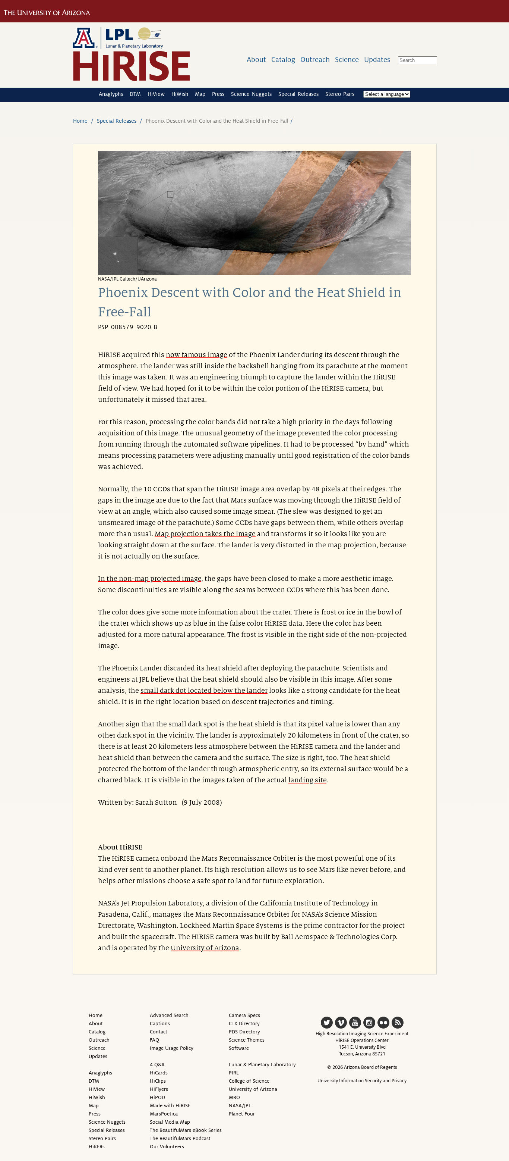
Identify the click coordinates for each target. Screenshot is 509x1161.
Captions (160, 1023)
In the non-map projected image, (150, 578)
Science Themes (247, 1040)
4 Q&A (157, 1064)
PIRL (234, 1073)
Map (200, 94)
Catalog (283, 59)
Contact (158, 1032)
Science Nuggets (251, 94)
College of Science (249, 1081)
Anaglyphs (111, 94)
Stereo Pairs (339, 94)
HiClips (158, 1081)
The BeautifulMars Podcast (180, 1138)
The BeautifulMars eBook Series (186, 1130)
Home (80, 121)
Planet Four (242, 1114)
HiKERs (97, 1146)
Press (218, 94)
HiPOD (157, 1097)
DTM (135, 94)
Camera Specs (244, 1015)
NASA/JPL (240, 1105)
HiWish (179, 94)
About (256, 59)
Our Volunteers (167, 1146)
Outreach (315, 59)
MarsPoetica (164, 1114)
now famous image (196, 355)
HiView (156, 94)
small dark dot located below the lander (204, 690)
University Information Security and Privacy (362, 1080)
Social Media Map (170, 1122)
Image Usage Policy (171, 1048)
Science (347, 59)
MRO (234, 1097)
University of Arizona (205, 948)
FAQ (154, 1040)
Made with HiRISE (170, 1105)
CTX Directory (244, 1023)
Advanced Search (169, 1015)
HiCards (159, 1073)
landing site (307, 780)
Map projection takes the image (205, 534)
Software (239, 1048)
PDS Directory (244, 1032)
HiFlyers (159, 1089)
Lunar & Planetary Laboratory (262, 1064)
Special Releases (298, 94)
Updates (377, 59)
